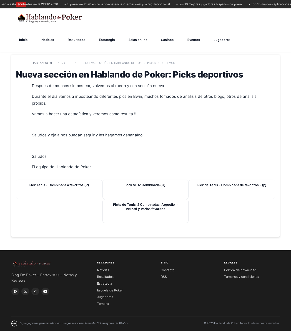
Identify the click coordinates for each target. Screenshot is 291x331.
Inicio (23, 40)
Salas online (137, 40)
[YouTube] (45, 291)
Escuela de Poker (110, 290)
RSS (164, 276)
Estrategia (107, 40)
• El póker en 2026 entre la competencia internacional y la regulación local (114, 4)
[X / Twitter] (25, 291)
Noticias (47, 40)
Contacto (167, 270)
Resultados (76, 40)
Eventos (193, 40)
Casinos (167, 40)
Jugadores (222, 40)
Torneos (103, 304)
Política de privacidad (240, 270)
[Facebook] (15, 291)
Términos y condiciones (241, 276)
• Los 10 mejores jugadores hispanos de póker (206, 4)
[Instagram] (35, 291)
